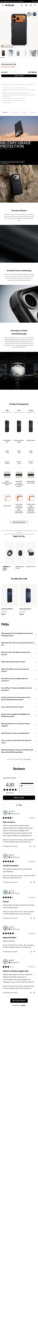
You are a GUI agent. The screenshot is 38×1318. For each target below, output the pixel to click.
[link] (4, 72)
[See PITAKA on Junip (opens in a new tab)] (23, 1005)
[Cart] (31, 5)
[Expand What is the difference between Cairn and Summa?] (19, 670)
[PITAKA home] (9, 5)
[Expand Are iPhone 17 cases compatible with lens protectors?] (19, 679)
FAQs (24, 112)
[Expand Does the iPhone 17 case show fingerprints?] (19, 733)
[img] (14, 813)
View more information (19, 522)
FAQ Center (27, 759)
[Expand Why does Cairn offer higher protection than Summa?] (19, 653)
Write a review (19, 797)
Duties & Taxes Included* (8, 66)
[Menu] (3, 5)
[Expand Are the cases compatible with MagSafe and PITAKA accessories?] (19, 715)
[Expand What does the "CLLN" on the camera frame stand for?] (19, 644)
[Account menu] (35, 5)
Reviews (33, 112)
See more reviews (19, 1000)
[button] (27, 783)
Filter (20, 805)
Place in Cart (19, 75)
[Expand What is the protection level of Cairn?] (19, 662)
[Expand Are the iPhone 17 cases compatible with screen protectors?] (19, 689)
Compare (15, 112)
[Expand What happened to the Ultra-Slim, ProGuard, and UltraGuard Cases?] (19, 634)
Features (5, 112)
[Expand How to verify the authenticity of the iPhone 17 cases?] (19, 741)
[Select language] (26, 5)
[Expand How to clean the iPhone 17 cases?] (19, 707)
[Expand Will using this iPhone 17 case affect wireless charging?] (19, 725)
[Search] (22, 5)
